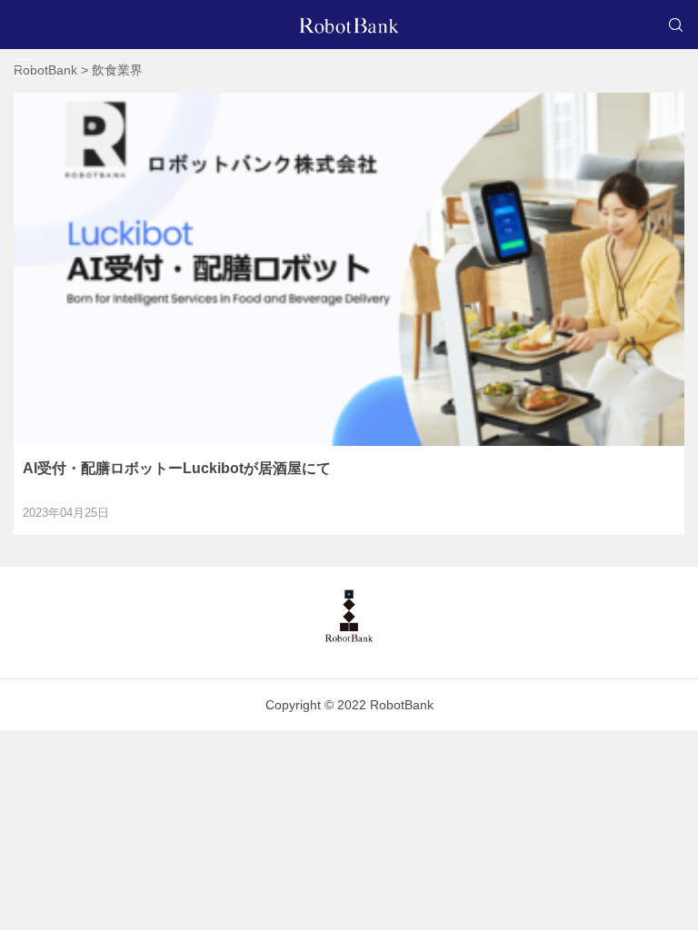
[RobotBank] (349, 24)
